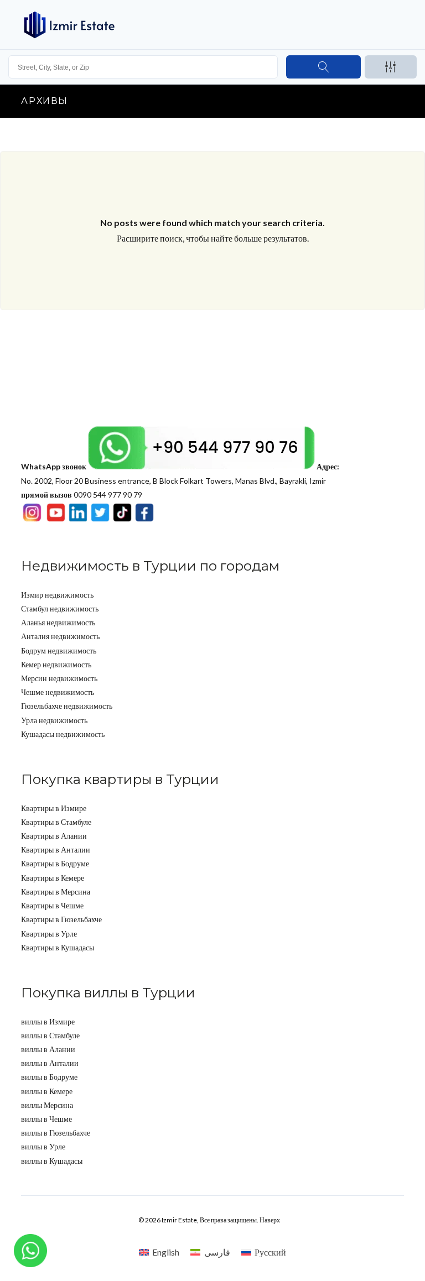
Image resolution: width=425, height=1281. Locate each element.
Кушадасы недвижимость (63, 734)
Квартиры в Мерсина (55, 891)
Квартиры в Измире (53, 808)
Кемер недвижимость (56, 664)
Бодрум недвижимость (58, 650)
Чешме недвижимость (57, 692)
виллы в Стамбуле (50, 1035)
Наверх (270, 1220)
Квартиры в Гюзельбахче (61, 919)
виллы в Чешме (46, 1118)
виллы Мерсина (47, 1105)
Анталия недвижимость (60, 636)
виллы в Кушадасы (51, 1160)
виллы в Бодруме (49, 1076)
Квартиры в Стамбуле (56, 822)
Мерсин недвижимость (59, 678)
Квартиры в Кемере (52, 877)
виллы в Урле (43, 1146)
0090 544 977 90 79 (81, 494)
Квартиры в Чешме (52, 905)
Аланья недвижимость (58, 622)
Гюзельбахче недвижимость (66, 705)
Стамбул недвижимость (60, 608)
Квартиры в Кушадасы (57, 947)
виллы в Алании (48, 1049)
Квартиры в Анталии (55, 849)
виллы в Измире (48, 1021)
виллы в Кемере (46, 1091)
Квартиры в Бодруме (55, 863)
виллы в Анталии (50, 1063)
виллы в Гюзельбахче (55, 1132)
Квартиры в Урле (49, 933)
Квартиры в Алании (54, 835)
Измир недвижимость (57, 594)
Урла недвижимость (54, 720)
